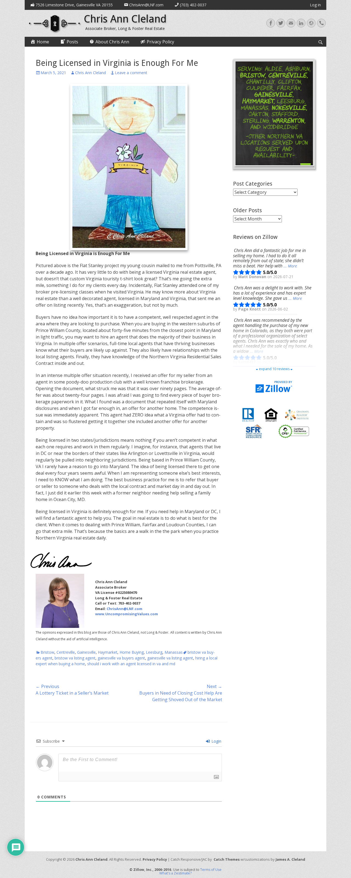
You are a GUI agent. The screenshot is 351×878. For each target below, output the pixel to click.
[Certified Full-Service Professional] (293, 431)
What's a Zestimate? (175, 873)
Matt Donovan (252, 276)
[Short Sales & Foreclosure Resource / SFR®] (253, 431)
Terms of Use (211, 869)
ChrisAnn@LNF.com (124, 608)
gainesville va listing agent (170, 658)
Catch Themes (227, 859)
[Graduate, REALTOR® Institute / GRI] (297, 415)
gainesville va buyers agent (121, 658)
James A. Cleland (290, 859)
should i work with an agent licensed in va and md (131, 663)
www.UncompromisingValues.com (126, 613)
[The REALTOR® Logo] (248, 415)
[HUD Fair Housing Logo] (271, 415)
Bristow (47, 652)
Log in (315, 4)
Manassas (174, 652)
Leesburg (154, 652)
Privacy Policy (155, 859)
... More (290, 266)
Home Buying (132, 652)
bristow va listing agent (75, 658)
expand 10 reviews (274, 369)
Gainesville (86, 652)
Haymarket (107, 652)
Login (215, 741)
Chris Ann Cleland (125, 19)
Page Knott (250, 309)
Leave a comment (131, 72)
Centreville (65, 652)
